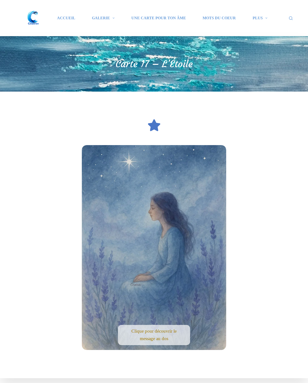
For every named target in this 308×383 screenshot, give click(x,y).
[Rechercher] (291, 18)
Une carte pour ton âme (158, 18)
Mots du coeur (219, 18)
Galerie (101, 18)
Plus (258, 18)
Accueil (66, 18)
